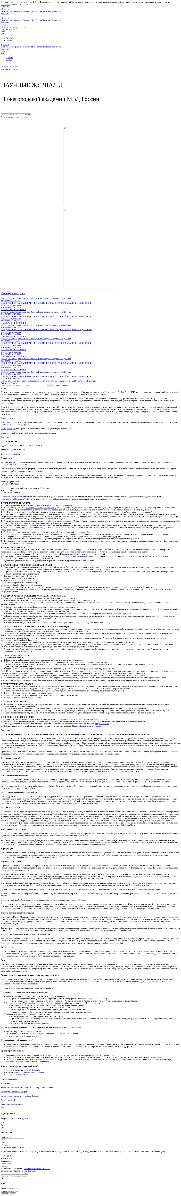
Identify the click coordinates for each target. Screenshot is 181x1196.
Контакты (5, 13)
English (9, 40)
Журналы (5, 9)
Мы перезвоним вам (9, 1079)
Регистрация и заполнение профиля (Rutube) (20, 1096)
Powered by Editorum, (77, 381)
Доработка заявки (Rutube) (12, 1104)
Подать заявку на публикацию (14, 117)
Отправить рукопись (9, 29)
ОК (26, 1173)
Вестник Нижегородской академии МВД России (21, 11)
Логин (3, 1188)
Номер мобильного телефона (13, 1147)
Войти (51, 385)
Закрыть (5, 1176)
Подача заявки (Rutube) (10, 1100)
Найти (27, 115)
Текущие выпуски (13, 293)
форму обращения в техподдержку (29, 1072)
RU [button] (2, 34)
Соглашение (6, 381)
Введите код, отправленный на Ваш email (18, 1171)
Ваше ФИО (6, 1137)
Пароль (4, 1191)
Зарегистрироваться (18, 1176)
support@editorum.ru (31, 1070)
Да (2, 1125)
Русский (9, 38)
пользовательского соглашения (37, 1169)
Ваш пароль (6, 1161)
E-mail (3, 1158)
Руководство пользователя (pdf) (14, 1092)
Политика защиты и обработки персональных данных (34, 381)
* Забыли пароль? (61, 385)
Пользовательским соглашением (14, 4)
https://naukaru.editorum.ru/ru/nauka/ (15, 499)
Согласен (5, 7)
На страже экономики (51, 11)
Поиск (3, 25)
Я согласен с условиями (13, 1169)
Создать (14, 383)
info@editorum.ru (14, 454)
